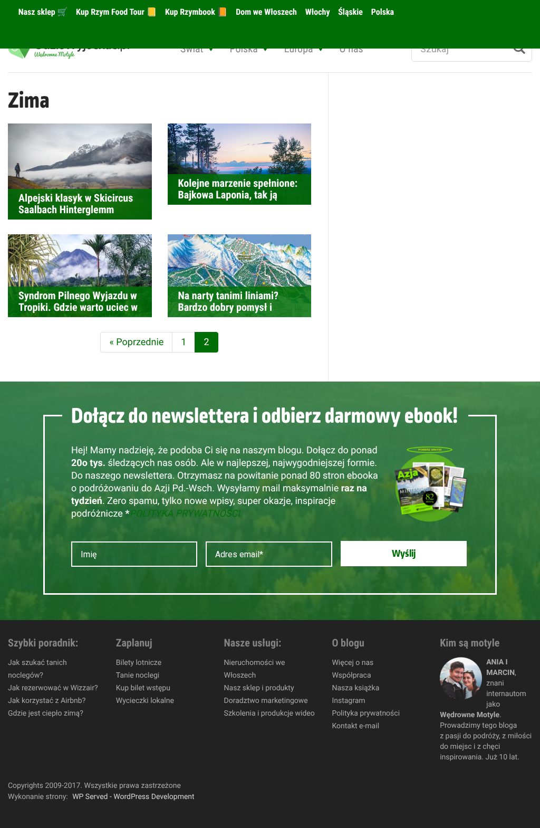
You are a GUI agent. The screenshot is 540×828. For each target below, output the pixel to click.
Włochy (316, 12)
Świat (191, 48)
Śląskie (349, 12)
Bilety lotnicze (138, 663)
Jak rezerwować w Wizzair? (53, 688)
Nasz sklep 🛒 (42, 12)
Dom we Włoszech (265, 12)
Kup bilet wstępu (143, 688)
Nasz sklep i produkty (259, 688)
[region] (137, 751)
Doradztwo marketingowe (266, 701)
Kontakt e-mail (355, 726)
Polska (381, 12)
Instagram (348, 701)
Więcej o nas (352, 663)
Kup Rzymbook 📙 (195, 12)
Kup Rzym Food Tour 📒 (115, 12)
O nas (351, 48)
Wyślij (404, 553)
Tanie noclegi (137, 675)
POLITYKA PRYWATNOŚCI (184, 513)
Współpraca (351, 675)
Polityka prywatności (366, 713)
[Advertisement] (424, 251)
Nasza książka (355, 688)
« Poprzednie (136, 342)
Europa (298, 48)
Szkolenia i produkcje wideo (269, 713)
